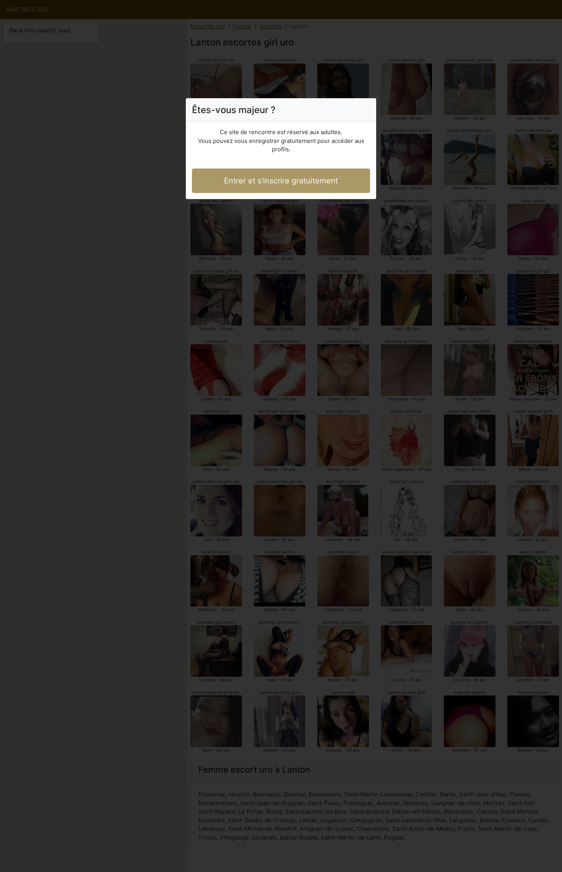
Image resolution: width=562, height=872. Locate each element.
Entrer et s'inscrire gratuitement (281, 180)
